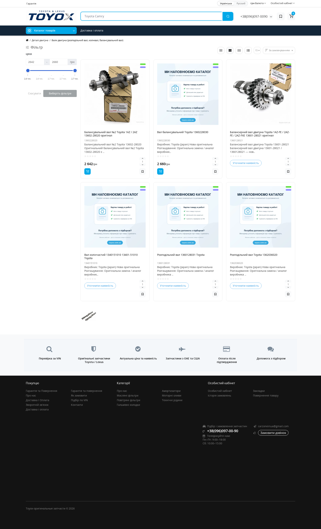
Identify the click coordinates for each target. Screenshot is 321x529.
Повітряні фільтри (128, 400)
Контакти (77, 405)
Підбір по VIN (79, 400)
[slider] (28, 70)
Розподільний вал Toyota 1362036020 (253, 254)
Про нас (31, 395)
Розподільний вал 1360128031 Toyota (181, 254)
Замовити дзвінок (273, 433)
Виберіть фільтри (60, 93)
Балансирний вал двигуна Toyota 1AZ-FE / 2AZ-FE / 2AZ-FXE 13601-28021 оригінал (260, 133)
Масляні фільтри (127, 395)
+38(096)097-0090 (254, 16)
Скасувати (34, 93)
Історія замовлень (219, 395)
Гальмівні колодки (128, 405)
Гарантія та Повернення (41, 391)
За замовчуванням (279, 50)
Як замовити (79, 395)
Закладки (259, 391)
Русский (241, 3)
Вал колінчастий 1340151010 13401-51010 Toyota (111, 256)
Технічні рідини (172, 400)
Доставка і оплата (91, 30)
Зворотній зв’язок (37, 405)
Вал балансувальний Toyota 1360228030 (182, 132)
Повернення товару (265, 395)
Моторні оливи (171, 395)
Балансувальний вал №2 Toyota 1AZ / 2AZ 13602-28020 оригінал (110, 133)
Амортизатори (171, 391)
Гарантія (31, 3)
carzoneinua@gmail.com (273, 426)
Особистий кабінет (220, 391)
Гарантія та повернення (86, 391)
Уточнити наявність (246, 163)
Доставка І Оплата (37, 400)
